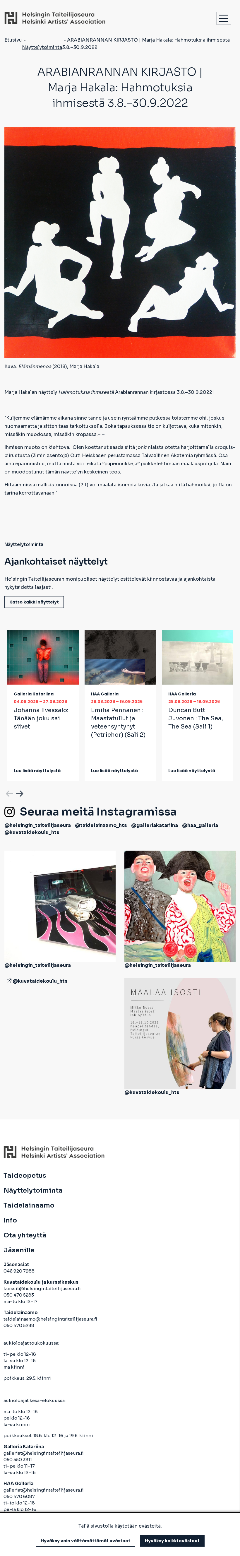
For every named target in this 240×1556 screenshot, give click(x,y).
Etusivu (13, 40)
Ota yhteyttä (25, 1235)
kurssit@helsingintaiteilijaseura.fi (43, 1288)
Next (19, 793)
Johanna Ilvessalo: (41, 718)
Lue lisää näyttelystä (37, 771)
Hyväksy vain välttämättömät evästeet (85, 1541)
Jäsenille (19, 1250)
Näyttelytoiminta (42, 47)
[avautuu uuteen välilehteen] (7, 981)
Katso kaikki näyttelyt (34, 602)
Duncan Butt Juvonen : (195, 718)
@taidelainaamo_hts (101, 825)
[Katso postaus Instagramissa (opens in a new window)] (60, 906)
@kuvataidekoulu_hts (31, 832)
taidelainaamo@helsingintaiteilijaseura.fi (50, 1319)
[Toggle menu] (224, 18)
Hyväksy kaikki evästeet (172, 1541)
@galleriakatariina (154, 825)
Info (10, 1220)
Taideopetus (25, 1175)
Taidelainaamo (29, 1205)
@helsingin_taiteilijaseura (37, 825)
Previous (9, 793)
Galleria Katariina (34, 694)
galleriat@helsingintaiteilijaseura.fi (44, 1453)
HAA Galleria (105, 694)
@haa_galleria (200, 825)
